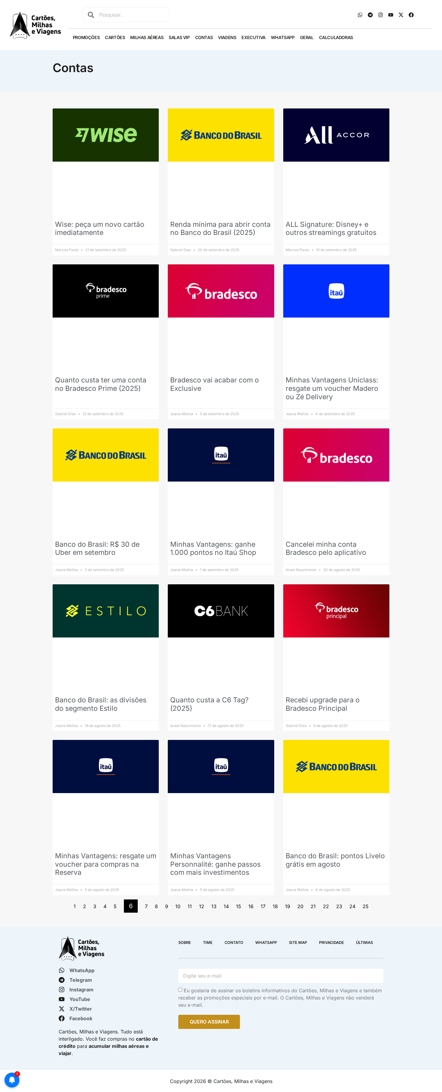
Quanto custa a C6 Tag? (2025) (209, 704)
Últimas (364, 942)
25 (366, 906)
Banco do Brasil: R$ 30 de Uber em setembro (97, 548)
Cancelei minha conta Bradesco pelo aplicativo (326, 548)
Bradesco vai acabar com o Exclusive (214, 384)
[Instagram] (381, 15)
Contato (234, 942)
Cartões (115, 37)
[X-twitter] (401, 15)
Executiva (253, 37)
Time (208, 942)
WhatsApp (283, 37)
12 (201, 906)
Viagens (227, 37)
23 (339, 906)
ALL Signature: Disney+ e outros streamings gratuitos (331, 228)
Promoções (86, 37)
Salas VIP (179, 37)
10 (177, 906)
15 (238, 906)
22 (326, 906)
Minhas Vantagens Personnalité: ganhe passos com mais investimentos (215, 864)
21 (313, 906)
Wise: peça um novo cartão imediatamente (99, 228)
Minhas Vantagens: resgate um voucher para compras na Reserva (105, 864)
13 (213, 906)
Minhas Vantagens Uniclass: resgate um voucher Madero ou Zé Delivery (332, 388)
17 (263, 906)
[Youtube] (391, 15)
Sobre (184, 942)
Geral (307, 37)
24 (352, 906)
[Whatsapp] (360, 15)
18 (275, 906)
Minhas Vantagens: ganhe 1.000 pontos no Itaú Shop (213, 548)
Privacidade (331, 942)
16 (250, 906)
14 (226, 906)
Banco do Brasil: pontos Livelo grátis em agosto (335, 860)
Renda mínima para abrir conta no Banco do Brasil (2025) (220, 228)
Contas (204, 37)
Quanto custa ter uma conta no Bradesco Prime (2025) (100, 384)
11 (190, 906)
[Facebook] (411, 15)
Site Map (298, 942)
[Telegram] (370, 15)
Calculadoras (336, 37)
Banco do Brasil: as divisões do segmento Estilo (100, 704)
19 (287, 906)
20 (300, 906)
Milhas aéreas (146, 37)
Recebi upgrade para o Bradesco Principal (323, 704)
